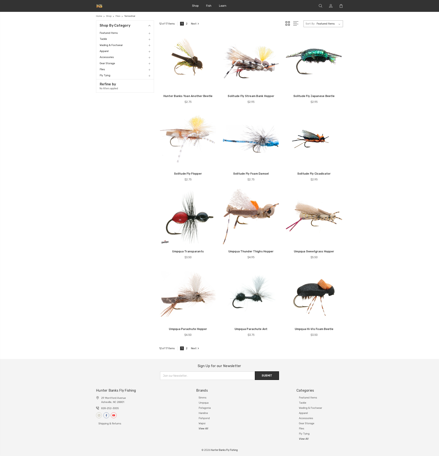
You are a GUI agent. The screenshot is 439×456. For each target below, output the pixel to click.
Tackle (302, 402)
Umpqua (204, 402)
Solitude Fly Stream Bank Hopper (251, 96)
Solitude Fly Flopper (188, 173)
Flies (301, 428)
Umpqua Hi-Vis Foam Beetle (314, 329)
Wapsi (202, 423)
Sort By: (310, 23)
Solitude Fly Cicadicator (314, 173)
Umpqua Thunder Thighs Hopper (251, 251)
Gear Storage (306, 423)
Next (194, 23)
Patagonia (205, 407)
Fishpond (204, 418)
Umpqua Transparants (188, 251)
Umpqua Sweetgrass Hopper (314, 251)
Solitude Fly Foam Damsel (251, 173)
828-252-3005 (110, 408)
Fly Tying (304, 433)
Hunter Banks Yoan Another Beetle (188, 96)
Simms (202, 397)
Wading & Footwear (310, 407)
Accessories (306, 418)
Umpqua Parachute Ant (251, 329)
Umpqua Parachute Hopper (188, 329)
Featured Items (308, 397)
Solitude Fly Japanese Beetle (314, 96)
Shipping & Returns (109, 423)
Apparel (303, 413)
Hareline (203, 413)
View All (203, 428)
